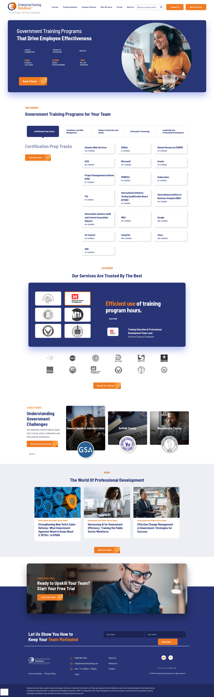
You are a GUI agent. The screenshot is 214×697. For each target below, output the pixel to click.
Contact (112, 668)
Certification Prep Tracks (44, 131)
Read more (113, 319)
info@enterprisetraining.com (86, 663)
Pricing (119, 7)
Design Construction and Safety (108, 131)
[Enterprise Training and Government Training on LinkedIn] (170, 657)
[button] (40, 454)
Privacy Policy (50, 673)
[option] (57, 512)
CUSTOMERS (107, 268)
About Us (130, 7)
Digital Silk (172, 668)
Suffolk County (127, 428)
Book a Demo (30, 81)
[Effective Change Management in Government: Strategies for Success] (107, 502)
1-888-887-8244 (80, 658)
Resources (113, 663)
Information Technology (140, 131)
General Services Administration (86, 428)
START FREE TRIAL (48, 597)
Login (77, 674)
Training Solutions (70, 7)
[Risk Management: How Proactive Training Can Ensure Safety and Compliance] (156, 502)
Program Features (89, 7)
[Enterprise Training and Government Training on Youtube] (163, 657)
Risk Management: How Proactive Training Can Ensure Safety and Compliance (154, 528)
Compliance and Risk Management (74, 131)
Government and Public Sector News (53, 520)
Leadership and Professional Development (173, 131)
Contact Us (175, 7)
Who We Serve (106, 7)
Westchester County (169, 428)
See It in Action (196, 7)
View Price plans (35, 157)
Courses (55, 7)
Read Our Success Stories (41, 444)
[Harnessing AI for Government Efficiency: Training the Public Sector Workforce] (57, 502)
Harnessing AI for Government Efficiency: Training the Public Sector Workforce (55, 528)
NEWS (107, 472)
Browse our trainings (105, 385)
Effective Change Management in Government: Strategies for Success (106, 528)
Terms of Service (35, 673)
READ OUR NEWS (104, 550)
